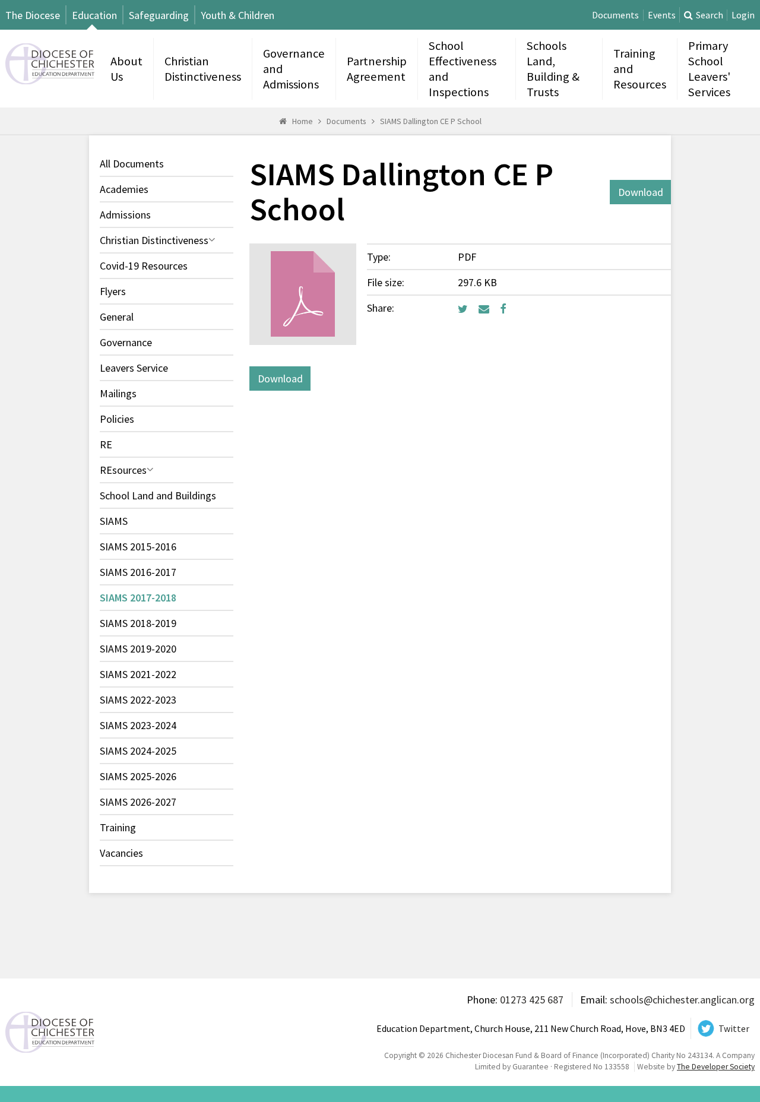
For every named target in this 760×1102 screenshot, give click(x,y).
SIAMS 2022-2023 (138, 700)
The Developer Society (716, 1067)
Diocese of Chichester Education (49, 63)
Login (743, 15)
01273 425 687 (531, 999)
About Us (126, 68)
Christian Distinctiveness (202, 68)
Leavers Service (134, 368)
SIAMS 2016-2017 (138, 572)
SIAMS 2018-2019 (138, 623)
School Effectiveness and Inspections (462, 69)
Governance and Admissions (294, 69)
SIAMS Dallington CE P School (431, 121)
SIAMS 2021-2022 (138, 674)
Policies (117, 419)
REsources (123, 470)
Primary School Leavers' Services (709, 69)
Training (118, 827)
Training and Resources (639, 69)
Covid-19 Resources (144, 266)
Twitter (733, 1028)
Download (640, 192)
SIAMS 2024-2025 (138, 751)
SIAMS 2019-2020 (138, 649)
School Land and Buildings (158, 495)
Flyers (113, 291)
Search (709, 15)
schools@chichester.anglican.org (682, 999)
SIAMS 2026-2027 (138, 802)
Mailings (118, 393)
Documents (615, 15)
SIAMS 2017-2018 (138, 597)
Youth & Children (237, 15)
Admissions (125, 214)
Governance (126, 342)
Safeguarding (159, 15)
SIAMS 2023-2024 (138, 725)
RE (106, 444)
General (117, 317)
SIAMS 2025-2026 (138, 776)
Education (94, 15)
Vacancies (121, 853)
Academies (124, 189)
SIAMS (114, 521)
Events (662, 15)
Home (302, 121)
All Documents (132, 163)
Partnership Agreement (377, 68)
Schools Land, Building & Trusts (553, 69)
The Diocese (32, 15)
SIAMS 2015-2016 (138, 546)
